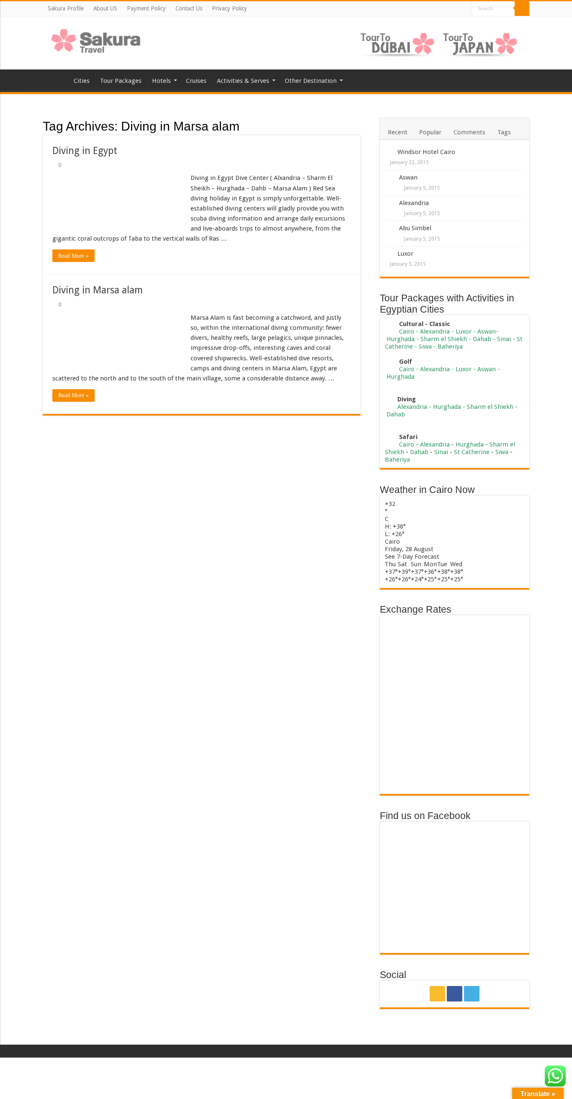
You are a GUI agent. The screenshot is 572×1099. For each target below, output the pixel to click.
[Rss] (447, 9)
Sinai (504, 339)
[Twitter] (464, 9)
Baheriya (450, 346)
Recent (397, 132)
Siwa (425, 346)
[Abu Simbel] (389, 229)
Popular (430, 132)
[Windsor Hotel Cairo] (388, 151)
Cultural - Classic (425, 324)
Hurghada (400, 339)
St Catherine (472, 452)
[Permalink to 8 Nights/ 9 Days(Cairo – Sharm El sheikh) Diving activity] (388, 399)
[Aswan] (389, 178)
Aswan (408, 177)
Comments (469, 132)
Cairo (407, 331)
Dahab (482, 339)
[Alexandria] (389, 203)
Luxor (405, 253)
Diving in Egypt (84, 151)
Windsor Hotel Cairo (426, 152)
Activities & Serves (243, 81)
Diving (406, 399)
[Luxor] (388, 253)
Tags (504, 132)
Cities (82, 81)
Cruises (196, 81)
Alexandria (414, 203)
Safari (408, 437)
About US (105, 8)
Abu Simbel (415, 228)
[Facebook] (455, 9)
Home (55, 79)
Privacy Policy (229, 8)
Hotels (161, 81)
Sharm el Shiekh (443, 339)
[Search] (522, 8)
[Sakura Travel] (96, 38)
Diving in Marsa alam (97, 290)
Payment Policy (146, 8)
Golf (405, 361)
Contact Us (188, 8)
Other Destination (311, 81)
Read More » (73, 256)
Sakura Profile (66, 8)
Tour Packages (121, 81)
